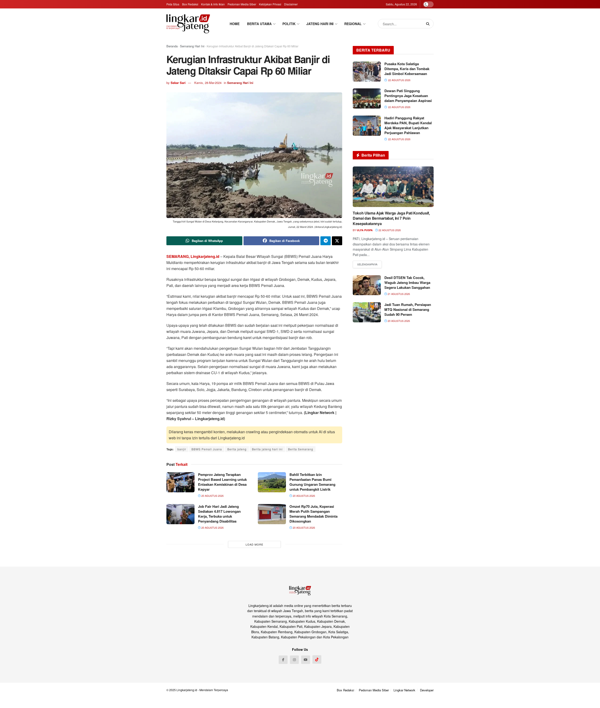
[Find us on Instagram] (294, 659)
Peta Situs (172, 4)
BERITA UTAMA (259, 23)
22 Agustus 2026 (389, 230)
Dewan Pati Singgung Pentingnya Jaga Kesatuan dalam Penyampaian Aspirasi (408, 95)
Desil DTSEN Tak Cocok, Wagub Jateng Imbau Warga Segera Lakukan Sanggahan (407, 282)
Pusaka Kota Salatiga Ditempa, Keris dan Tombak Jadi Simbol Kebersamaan (406, 68)
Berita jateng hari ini (267, 449)
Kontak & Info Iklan (213, 4)
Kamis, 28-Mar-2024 (207, 82)
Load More (254, 544)
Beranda (172, 46)
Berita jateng (237, 449)
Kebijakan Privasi (270, 4)
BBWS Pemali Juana (206, 449)
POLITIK (289, 23)
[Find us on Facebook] (283, 659)
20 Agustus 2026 (212, 495)
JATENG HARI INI (320, 23)
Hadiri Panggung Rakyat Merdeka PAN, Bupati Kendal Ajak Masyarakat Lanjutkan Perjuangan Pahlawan (408, 125)
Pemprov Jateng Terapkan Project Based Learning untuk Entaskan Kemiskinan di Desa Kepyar (222, 482)
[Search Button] (429, 23)
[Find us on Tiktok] (316, 659)
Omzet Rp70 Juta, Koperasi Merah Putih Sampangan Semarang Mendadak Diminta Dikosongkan (313, 514)
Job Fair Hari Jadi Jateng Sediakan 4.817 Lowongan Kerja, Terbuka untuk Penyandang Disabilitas (219, 514)
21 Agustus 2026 (398, 294)
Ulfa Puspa (365, 230)
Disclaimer (291, 4)
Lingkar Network (404, 690)
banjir (181, 449)
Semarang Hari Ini (192, 46)
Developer (427, 690)
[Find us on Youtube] (305, 659)
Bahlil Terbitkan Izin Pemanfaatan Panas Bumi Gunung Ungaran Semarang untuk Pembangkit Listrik (312, 482)
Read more (367, 264)
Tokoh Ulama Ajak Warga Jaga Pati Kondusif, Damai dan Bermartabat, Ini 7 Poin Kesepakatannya (391, 218)
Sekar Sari (178, 82)
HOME (235, 23)
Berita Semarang (300, 449)
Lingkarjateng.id (186, 690)
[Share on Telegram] (325, 240)
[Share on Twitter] (337, 240)
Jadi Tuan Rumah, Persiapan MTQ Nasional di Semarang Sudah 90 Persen (407, 309)
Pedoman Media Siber (242, 4)
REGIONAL (353, 23)
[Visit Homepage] (188, 24)
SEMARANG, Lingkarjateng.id (192, 256)
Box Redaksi (190, 4)
